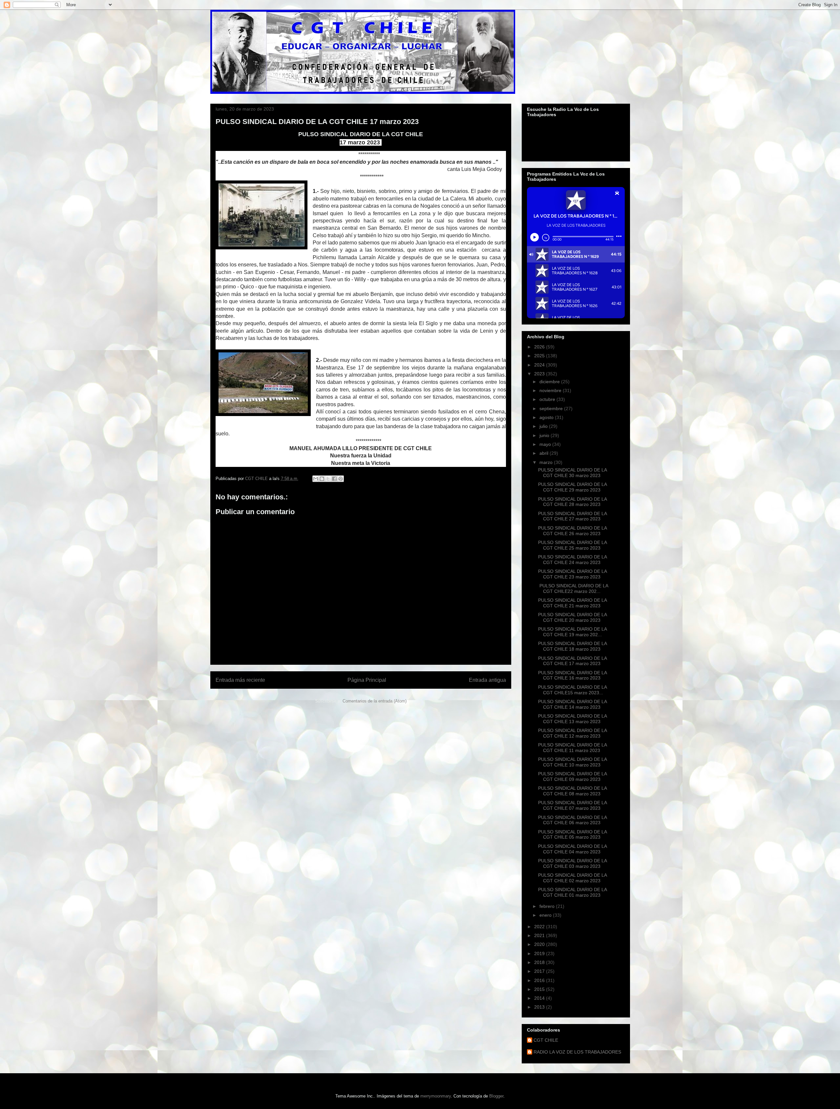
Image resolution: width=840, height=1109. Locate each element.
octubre (547, 399)
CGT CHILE (546, 1040)
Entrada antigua (487, 680)
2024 (540, 364)
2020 (540, 944)
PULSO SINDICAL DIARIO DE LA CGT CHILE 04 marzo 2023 (572, 849)
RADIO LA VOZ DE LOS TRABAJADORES (577, 1052)
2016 (540, 980)
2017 (540, 971)
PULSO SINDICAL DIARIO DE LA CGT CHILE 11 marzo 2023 (572, 747)
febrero (547, 906)
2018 (540, 962)
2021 (540, 935)
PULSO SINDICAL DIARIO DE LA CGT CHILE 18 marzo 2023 (572, 646)
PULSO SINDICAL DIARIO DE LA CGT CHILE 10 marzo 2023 (572, 762)
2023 (540, 373)
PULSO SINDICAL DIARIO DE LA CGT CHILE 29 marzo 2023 (572, 487)
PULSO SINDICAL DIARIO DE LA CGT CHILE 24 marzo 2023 (572, 559)
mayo (545, 444)
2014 (540, 998)
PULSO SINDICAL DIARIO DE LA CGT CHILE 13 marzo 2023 (572, 718)
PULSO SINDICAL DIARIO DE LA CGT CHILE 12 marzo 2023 (572, 733)
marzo (546, 462)
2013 (540, 1007)
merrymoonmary (435, 1096)
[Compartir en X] (328, 478)
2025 (540, 355)
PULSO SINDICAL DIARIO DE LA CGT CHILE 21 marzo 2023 (572, 602)
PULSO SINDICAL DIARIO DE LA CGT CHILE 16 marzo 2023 (572, 675)
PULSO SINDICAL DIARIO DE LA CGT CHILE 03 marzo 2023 (572, 863)
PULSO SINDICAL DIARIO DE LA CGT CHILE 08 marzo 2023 (572, 790)
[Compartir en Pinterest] (340, 478)
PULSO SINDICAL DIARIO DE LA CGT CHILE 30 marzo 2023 (572, 472)
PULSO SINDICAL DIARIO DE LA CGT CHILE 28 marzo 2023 (572, 501)
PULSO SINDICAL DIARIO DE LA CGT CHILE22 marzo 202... (573, 588)
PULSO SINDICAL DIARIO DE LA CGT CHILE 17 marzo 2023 (572, 661)
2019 (540, 953)
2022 (540, 926)
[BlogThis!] (322, 478)
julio (544, 426)
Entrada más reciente (240, 680)
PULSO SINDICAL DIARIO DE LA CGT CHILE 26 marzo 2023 (572, 530)
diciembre (550, 381)
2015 (540, 989)
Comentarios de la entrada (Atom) (375, 701)
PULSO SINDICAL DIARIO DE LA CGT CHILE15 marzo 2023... (572, 689)
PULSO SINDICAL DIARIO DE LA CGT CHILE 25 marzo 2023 (572, 545)
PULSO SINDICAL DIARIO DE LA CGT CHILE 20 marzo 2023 (572, 617)
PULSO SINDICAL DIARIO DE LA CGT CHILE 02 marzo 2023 (572, 877)
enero (546, 915)
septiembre (551, 408)
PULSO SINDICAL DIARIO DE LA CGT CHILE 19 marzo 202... (572, 631)
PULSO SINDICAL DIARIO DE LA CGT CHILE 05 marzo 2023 (572, 834)
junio (545, 435)
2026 (540, 346)
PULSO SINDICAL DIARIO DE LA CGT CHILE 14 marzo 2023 (572, 704)
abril (544, 453)
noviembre (551, 390)
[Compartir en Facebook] (334, 478)
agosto (547, 417)
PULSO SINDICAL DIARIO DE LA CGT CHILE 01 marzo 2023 (572, 892)
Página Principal (366, 680)
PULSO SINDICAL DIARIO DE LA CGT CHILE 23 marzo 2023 (572, 574)
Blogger (496, 1096)
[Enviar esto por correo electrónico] (315, 478)
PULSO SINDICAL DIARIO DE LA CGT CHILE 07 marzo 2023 (572, 805)
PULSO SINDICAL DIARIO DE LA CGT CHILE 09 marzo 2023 (572, 776)
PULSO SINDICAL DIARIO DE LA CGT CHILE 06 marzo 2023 (572, 820)
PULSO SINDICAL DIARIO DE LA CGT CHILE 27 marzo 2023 (572, 516)
